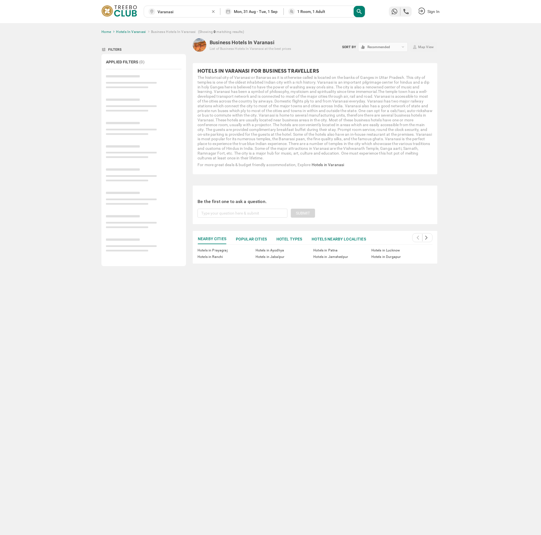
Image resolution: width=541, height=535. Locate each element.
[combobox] (184, 12)
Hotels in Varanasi (328, 164)
